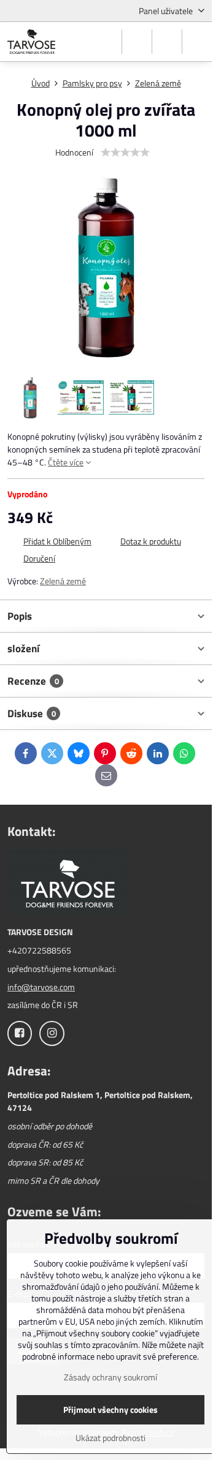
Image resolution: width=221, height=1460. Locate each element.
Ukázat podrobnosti (110, 1437)
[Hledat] (137, 41)
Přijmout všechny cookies (110, 1409)
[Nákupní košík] (167, 41)
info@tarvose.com (41, 986)
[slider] (125, 152)
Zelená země (63, 580)
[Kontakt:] (68, 883)
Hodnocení (74, 152)
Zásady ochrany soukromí (110, 1377)
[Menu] (197, 41)
